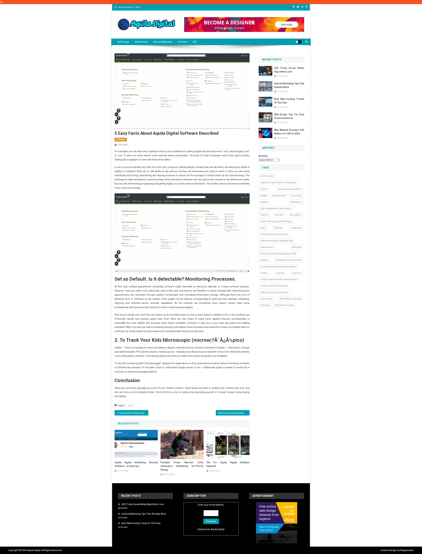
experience (295, 202)
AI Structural (266, 176)
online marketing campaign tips (276, 240)
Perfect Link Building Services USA (278, 253)
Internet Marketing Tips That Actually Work (289, 85)
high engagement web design (275, 208)
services (297, 273)
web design (266, 298)
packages (296, 247)
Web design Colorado (290, 298)
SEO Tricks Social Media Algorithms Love (289, 70)
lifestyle (278, 227)
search (264, 273)
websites (265, 305)
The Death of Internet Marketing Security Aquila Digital (133, 413)
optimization (267, 247)
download (296, 195)
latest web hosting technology (276, 221)
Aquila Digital (217, 529)
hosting (264, 214)
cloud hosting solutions (289, 189)
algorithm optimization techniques (278, 182)
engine (264, 202)
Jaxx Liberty (295, 214)
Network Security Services (274, 234)
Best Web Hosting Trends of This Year (289, 101)
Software (182, 42)
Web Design (123, 42)
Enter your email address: (211, 504)
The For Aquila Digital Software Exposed (228, 464)
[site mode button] (298, 41)
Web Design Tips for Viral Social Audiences (289, 116)
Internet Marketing (162, 42)
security (280, 273)
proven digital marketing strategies (278, 266)
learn (263, 227)
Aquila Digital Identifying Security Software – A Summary (136, 464)
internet (278, 214)
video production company (274, 292)
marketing (296, 227)
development (279, 195)
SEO (195, 42)
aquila (130, 405)
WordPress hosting (284, 305)
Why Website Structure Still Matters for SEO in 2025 (289, 132)
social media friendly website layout (279, 279)
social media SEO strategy (274, 285)
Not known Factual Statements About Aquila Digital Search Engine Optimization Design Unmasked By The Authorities (234, 413)
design (263, 195)
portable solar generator (288, 260)
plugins (264, 260)
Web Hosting (141, 42)
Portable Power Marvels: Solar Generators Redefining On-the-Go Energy (182, 466)
